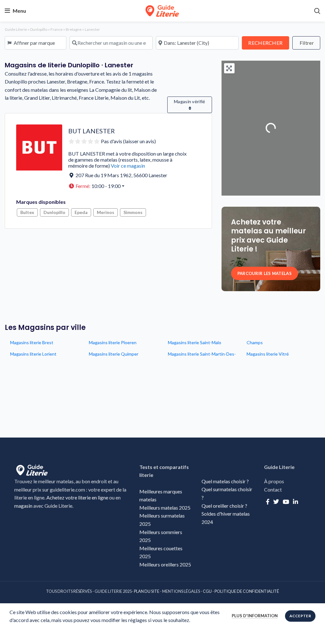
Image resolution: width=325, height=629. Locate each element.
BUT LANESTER (91, 131)
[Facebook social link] (267, 501)
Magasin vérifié (189, 101)
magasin (23, 506)
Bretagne (74, 29)
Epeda (81, 212)
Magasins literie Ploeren (112, 342)
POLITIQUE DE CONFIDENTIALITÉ (247, 591)
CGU (207, 591)
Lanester (92, 29)
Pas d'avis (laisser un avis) (128, 141)
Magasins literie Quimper (113, 354)
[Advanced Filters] (306, 43)
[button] (128, 186)
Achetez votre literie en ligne (77, 497)
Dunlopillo (38, 29)
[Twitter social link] (276, 501)
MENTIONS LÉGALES (181, 591)
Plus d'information (255, 615)
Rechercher (268, 42)
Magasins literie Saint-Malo (194, 342)
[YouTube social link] (286, 501)
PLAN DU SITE (146, 591)
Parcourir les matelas (264, 273)
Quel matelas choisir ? (225, 481)
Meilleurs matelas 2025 (164, 508)
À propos (274, 481)
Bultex (27, 212)
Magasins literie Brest (31, 342)
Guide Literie (16, 29)
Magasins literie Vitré (268, 354)
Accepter (300, 615)
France (56, 29)
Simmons (133, 212)
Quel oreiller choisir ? (225, 506)
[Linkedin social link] (295, 501)
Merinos (105, 212)
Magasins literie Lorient (33, 354)
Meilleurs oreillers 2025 (165, 564)
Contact (273, 489)
